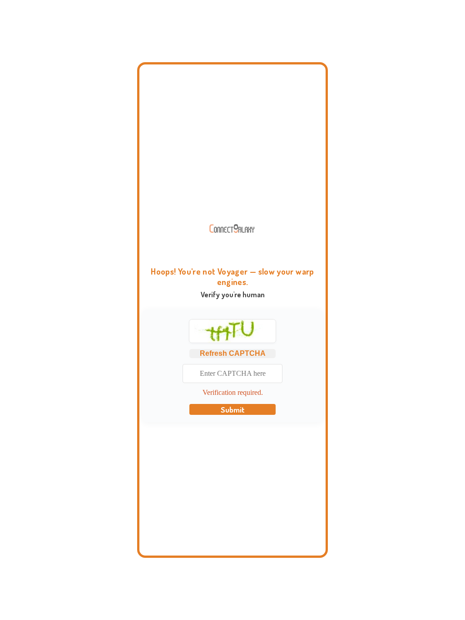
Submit (233, 409)
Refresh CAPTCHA (233, 353)
